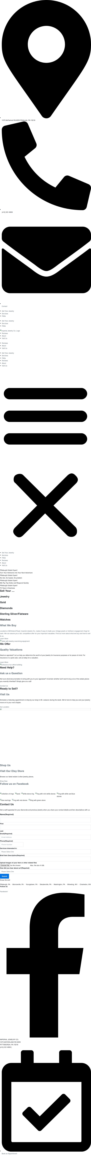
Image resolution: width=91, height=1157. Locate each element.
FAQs (4, 316)
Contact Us (16, 1047)
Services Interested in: (8, 848)
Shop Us (5, 765)
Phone (6, 841)
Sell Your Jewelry (8, 311)
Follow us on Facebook (14, 784)
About (4, 336)
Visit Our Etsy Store (12, 771)
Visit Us (4, 338)
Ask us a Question (11, 673)
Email (6, 833)
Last (1, 831)
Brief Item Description (12, 855)
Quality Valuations (11, 649)
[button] (45, 460)
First (1, 823)
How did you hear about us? (14, 868)
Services (5, 313)
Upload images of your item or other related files (18, 863)
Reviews (5, 333)
